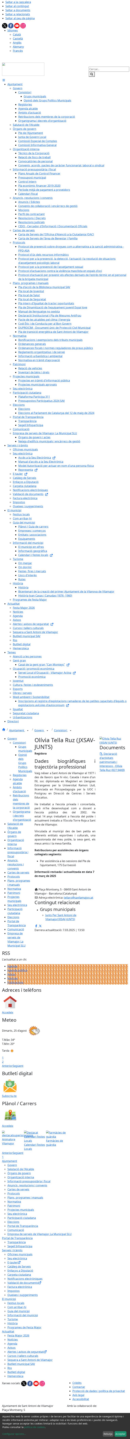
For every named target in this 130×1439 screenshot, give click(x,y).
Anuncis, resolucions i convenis (15, 864)
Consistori (61, 730)
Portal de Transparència (22, 1226)
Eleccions (13, 917)
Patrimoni (13, 893)
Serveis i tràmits (12, 1250)
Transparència (16, 1242)
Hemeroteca (15, 1376)
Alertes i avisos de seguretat (25, 1352)
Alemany (18, 47)
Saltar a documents (17, 10)
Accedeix (7, 1012)
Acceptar (120, 1433)
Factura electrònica (19, 1287)
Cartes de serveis (18, 872)
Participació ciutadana (21, 1218)
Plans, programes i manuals (25, 1197)
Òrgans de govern (19, 1173)
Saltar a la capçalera (18, 2)
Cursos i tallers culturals (22, 1356)
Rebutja (108, 1433)
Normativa (14, 889)
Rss (9, 1368)
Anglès (17, 42)
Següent (18, 1066)
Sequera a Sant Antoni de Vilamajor (30, 1360)
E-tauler (12, 1262)
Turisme (12, 1319)
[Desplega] (28, 730)
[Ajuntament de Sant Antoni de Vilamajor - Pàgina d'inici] (23, 69)
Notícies (12, 978)
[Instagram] (23, 25)
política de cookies (34, 1427)
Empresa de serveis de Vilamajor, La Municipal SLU (39, 1234)
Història (12, 1323)
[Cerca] (92, 74)
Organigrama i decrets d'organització (22, 816)
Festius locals (15, 1303)
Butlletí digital (16, 1372)
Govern (39, 730)
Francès (18, 51)
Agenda (12, 966)
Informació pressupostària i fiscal (17, 852)
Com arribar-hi (16, 1307)
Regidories (20, 775)
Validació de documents (22, 1283)
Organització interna (20, 1177)
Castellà (18, 38)
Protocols (13, 876)
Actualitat (8, 1331)
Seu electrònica (17, 905)
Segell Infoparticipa (19, 1246)
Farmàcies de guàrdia (54, 1143)
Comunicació (15, 929)
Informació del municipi (22, 1315)
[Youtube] (17, 25)
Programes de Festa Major (24, 1327)
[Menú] (3, 80)
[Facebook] (11, 25)
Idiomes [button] (12, 30)
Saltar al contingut (17, 6)
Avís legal (78, 1395)
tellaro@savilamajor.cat (78, 897)
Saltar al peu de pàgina (20, 18)
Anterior (7, 1066)
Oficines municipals (19, 1254)
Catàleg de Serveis (19, 1266)
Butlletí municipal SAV (21, 1364)
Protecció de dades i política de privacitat (98, 1391)
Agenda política (17, 970)
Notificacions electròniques (24, 1279)
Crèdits (77, 1383)
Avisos (11, 974)
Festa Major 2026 (18, 1335)
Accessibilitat (80, 1399)
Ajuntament (17, 730)
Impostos (13, 1291)
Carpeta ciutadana (19, 1274)
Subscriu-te (9, 1096)
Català (17, 34)
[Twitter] (5, 25)
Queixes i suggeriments (22, 1295)
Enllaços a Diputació (20, 1270)
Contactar (78, 1387)
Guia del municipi (18, 1311)
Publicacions (15, 982)
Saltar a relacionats (17, 14)
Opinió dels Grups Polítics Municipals (25, 763)
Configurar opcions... (14, 1433)
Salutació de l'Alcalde (20, 1169)
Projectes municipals (20, 1210)
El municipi (9, 1299)
